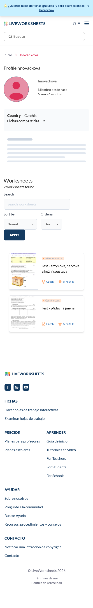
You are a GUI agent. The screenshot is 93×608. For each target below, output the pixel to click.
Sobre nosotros (16, 498)
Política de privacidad (46, 583)
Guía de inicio (56, 441)
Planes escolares (17, 449)
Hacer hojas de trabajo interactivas (31, 410)
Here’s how (46, 10)
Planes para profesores (22, 441)
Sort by (9, 214)
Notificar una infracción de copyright (33, 547)
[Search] (9, 36)
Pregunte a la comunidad (24, 507)
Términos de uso (46, 578)
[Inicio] (24, 23)
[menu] (86, 23)
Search (9, 194)
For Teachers (56, 458)
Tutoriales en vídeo (61, 449)
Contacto (12, 555)
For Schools (55, 475)
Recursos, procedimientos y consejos (33, 524)
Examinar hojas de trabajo (25, 418)
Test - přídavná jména (58, 308)
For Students (56, 467)
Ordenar (47, 214)
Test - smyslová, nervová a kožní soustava (60, 268)
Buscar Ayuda (15, 515)
